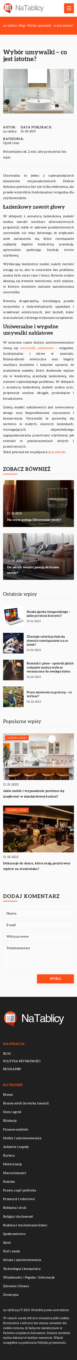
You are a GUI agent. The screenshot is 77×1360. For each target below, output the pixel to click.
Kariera (9, 1155)
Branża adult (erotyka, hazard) (26, 1103)
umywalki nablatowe (37, 348)
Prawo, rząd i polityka (19, 1190)
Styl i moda (11, 1251)
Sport (7, 1242)
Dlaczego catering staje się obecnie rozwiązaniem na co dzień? (47, 640)
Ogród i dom (11, 143)
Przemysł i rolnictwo (19, 1199)
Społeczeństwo (14, 1234)
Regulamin (12, 1069)
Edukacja (10, 1120)
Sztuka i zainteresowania (22, 1260)
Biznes (8, 1094)
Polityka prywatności (21, 1061)
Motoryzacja (12, 1164)
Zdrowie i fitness (16, 1286)
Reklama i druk (14, 1207)
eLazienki (58, 452)
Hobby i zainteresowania (22, 1138)
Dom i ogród (12, 1112)
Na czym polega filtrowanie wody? (34, 519)
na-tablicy (10, 131)
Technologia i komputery (22, 1268)
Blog (7, 1053)
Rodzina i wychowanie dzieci (25, 1225)
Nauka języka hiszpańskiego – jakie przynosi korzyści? (48, 614)
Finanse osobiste (15, 1129)
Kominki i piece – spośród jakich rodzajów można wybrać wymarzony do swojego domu (50, 667)
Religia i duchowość (18, 1216)
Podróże (9, 1181)
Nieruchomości (14, 1173)
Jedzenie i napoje (16, 1146)
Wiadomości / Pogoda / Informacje (29, 1277)
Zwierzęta (11, 1294)
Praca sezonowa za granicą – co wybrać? (49, 694)
